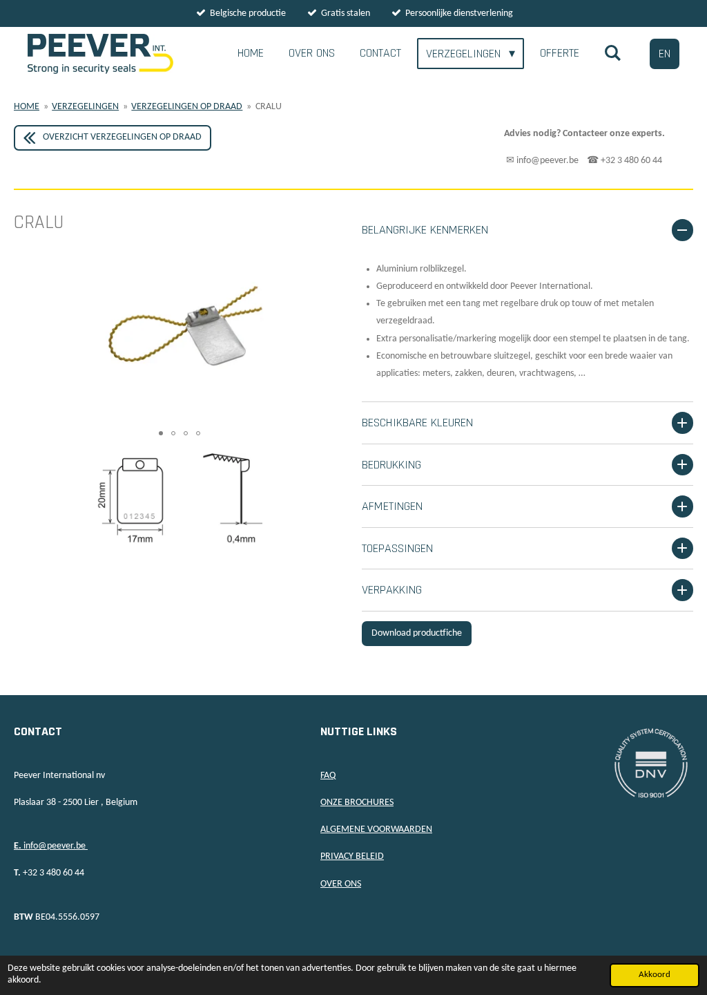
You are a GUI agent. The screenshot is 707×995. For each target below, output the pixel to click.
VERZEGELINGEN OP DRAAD (186, 107)
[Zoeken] (612, 53)
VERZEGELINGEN (85, 107)
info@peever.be (51, 846)
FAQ (328, 775)
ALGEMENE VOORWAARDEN (376, 829)
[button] (333, 278)
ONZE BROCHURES (357, 802)
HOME (26, 107)
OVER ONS (340, 884)
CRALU (268, 107)
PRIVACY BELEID (352, 856)
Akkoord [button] (654, 975)
